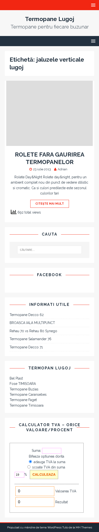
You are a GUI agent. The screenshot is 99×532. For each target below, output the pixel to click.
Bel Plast (16, 378)
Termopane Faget (23, 400)
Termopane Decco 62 (27, 315)
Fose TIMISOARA (23, 384)
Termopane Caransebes (28, 394)
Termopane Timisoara (26, 405)
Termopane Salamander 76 (30, 339)
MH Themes (84, 527)
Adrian (62, 169)
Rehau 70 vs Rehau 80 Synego (33, 331)
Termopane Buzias (24, 389)
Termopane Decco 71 (26, 347)
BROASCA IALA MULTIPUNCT (32, 323)
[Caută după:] (50, 250)
